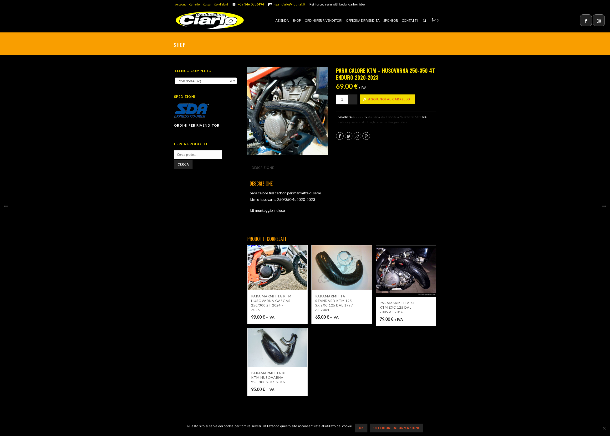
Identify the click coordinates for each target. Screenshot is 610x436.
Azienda (282, 20)
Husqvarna (407, 116)
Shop (297, 20)
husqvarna (380, 122)
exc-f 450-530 (389, 116)
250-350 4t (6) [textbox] (204, 81)
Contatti (410, 20)
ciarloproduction (361, 122)
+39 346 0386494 (251, 4)
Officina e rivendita (363, 20)
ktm (390, 122)
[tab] (262, 167)
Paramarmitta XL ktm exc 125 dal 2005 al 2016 (397, 307)
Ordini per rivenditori (323, 20)
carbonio (344, 122)
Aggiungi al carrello (389, 99)
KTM (418, 116)
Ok (361, 428)
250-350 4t (359, 116)
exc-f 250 (373, 116)
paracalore (401, 122)
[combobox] (206, 81)
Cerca (183, 164)
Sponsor (390, 20)
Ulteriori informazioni (396, 428)
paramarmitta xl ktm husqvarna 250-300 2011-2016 (268, 377)
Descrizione (263, 168)
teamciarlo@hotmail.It (289, 4)
